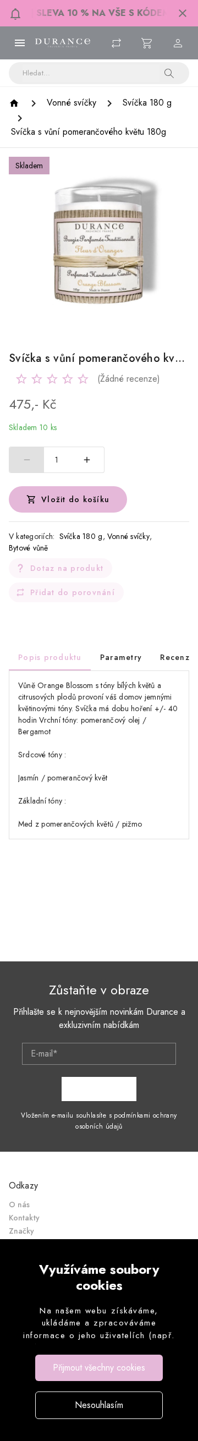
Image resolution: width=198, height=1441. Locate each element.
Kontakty (24, 1217)
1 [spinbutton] (56, 459)
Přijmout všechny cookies (99, 1367)
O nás (19, 1204)
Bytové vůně (28, 547)
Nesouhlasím (99, 1405)
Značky (22, 1230)
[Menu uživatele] (178, 43)
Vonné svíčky (128, 536)
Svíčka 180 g (81, 536)
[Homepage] (15, 103)
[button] (182, 13)
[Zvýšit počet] (87, 460)
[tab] (50, 657)
